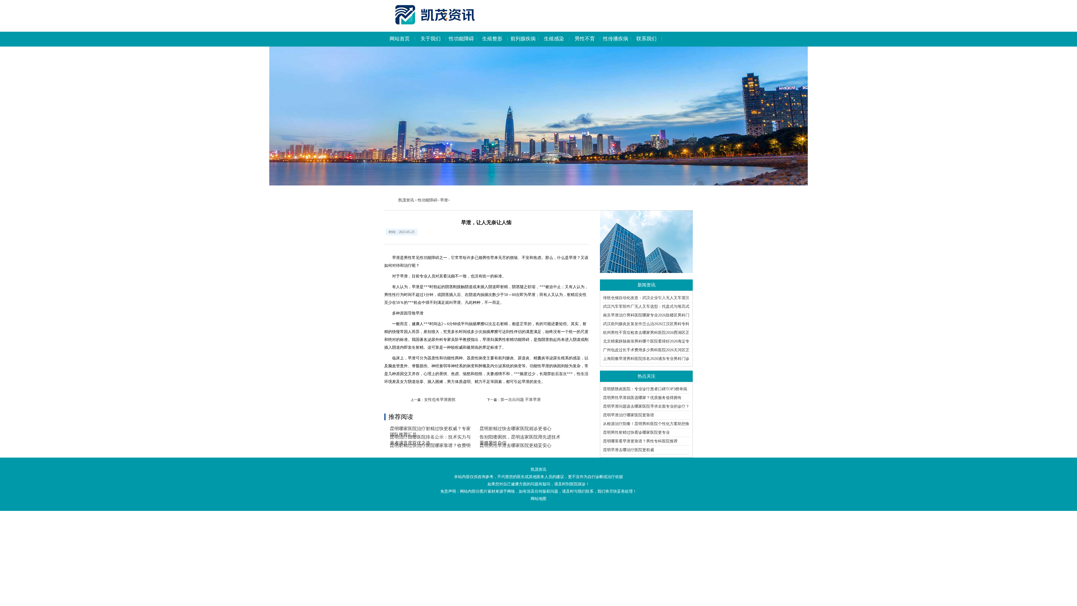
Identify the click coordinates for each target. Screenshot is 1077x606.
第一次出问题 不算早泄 (520, 400)
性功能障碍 (461, 39)
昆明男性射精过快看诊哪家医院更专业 (636, 432)
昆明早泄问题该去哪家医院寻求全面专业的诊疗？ (646, 406)
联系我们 (646, 39)
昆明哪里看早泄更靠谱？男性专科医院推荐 (640, 441)
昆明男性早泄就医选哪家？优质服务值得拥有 (642, 398)
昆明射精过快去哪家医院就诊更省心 (515, 428)
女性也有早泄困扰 (439, 400)
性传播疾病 (615, 39)
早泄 (444, 200)
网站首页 (400, 39)
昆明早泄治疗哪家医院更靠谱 (628, 415)
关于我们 (430, 39)
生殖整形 (492, 39)
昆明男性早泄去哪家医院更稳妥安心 (515, 445)
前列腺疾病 (523, 39)
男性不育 (585, 39)
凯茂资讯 (406, 200)
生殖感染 (554, 39)
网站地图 (538, 499)
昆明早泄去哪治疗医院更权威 (628, 450)
